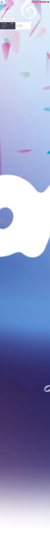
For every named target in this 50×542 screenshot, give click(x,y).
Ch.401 (6, 25)
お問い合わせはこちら (8, 18)
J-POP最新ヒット (3, 27)
